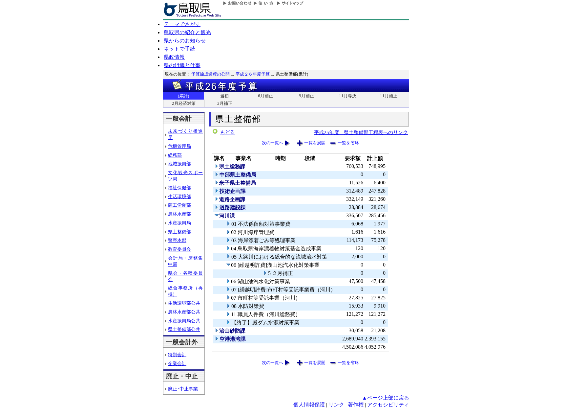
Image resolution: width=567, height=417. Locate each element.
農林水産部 (179, 214)
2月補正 (224, 103)
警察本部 (177, 240)
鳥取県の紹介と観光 (187, 32)
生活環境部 (179, 196)
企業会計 (177, 363)
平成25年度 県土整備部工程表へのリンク (361, 132)
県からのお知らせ (185, 40)
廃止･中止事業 (183, 388)
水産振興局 (179, 222)
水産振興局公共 (184, 320)
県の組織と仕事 (182, 65)
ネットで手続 (179, 49)
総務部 (175, 155)
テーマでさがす (182, 24)
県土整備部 (179, 231)
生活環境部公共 (184, 303)
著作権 (356, 404)
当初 (224, 95)
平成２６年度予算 (253, 74)
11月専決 (347, 95)
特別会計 (177, 354)
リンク (336, 404)
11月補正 (388, 95)
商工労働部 (179, 205)
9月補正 (306, 95)
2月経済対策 (184, 103)
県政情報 (174, 57)
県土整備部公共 (184, 329)
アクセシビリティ (388, 404)
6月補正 (265, 95)
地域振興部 (179, 163)
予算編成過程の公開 (210, 74)
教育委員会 (179, 249)
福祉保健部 (179, 187)
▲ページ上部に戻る (385, 398)
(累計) (183, 95)
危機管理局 (179, 146)
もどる (227, 132)
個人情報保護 (309, 404)
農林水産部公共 (184, 311)
